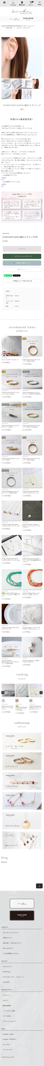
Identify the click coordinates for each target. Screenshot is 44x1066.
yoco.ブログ (6, 1044)
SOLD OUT (22, 249)
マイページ (6, 995)
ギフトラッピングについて (11, 932)
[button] (2, 692)
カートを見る (7, 1016)
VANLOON (9, 28)
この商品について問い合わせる (22, 281)
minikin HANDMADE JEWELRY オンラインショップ (17, 26)
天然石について (7, 938)
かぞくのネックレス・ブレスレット (13, 977)
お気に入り (23, 269)
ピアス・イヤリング (23, 28)
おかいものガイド (8, 948)
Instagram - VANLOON (9, 1039)
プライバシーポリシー (9, 1021)
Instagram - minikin (8, 1034)
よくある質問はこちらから (11, 953)
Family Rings (6, 971)
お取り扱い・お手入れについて (12, 943)
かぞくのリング (7, 966)
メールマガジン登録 (9, 1011)
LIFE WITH (6, 982)
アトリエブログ (7, 1049)
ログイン (5, 1000)
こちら (3, 177)
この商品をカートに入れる (22, 1060)
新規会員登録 (7, 1005)
